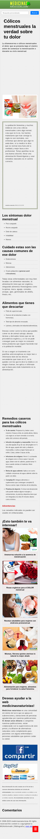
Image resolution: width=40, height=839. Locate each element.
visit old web (31, 826)
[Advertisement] (20, 74)
